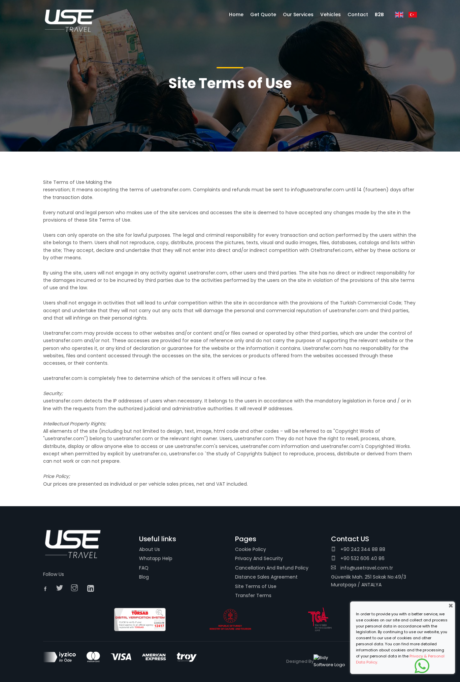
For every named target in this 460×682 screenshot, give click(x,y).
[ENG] (399, 15)
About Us (149, 549)
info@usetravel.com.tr (366, 567)
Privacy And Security (259, 558)
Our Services (298, 14)
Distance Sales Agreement (266, 577)
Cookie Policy (250, 549)
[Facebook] (47, 589)
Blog (144, 577)
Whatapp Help (155, 558)
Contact (358, 14)
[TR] (412, 15)
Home (236, 14)
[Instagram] (76, 588)
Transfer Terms (253, 595)
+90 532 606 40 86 (362, 558)
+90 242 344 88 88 (362, 549)
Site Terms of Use (255, 586)
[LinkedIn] (92, 588)
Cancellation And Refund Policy (271, 567)
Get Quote (263, 14)
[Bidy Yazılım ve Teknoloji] (330, 661)
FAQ (144, 567)
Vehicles (330, 14)
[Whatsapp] (422, 665)
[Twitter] (61, 588)
